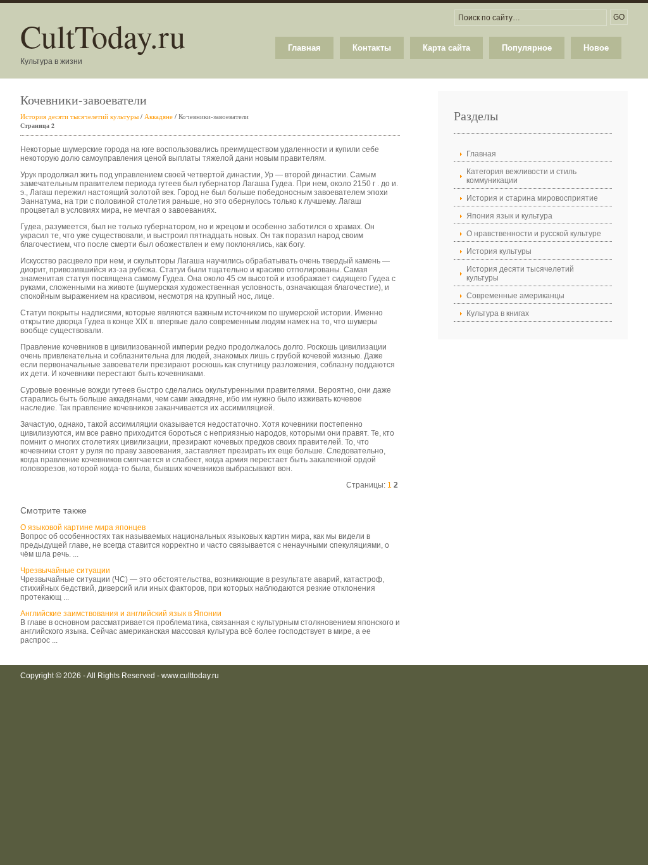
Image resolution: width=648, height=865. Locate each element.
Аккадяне (158, 116)
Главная (304, 48)
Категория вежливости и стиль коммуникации (521, 176)
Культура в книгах (497, 313)
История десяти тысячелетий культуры (79, 116)
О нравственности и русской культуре (533, 233)
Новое (596, 48)
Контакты (371, 48)
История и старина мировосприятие (532, 198)
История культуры (499, 251)
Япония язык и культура (509, 216)
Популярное (527, 48)
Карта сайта (446, 48)
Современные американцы (515, 295)
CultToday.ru (102, 36)
